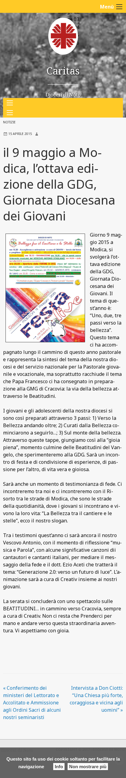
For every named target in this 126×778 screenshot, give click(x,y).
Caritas (63, 70)
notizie (9, 122)
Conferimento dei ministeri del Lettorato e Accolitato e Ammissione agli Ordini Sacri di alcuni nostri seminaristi (32, 703)
